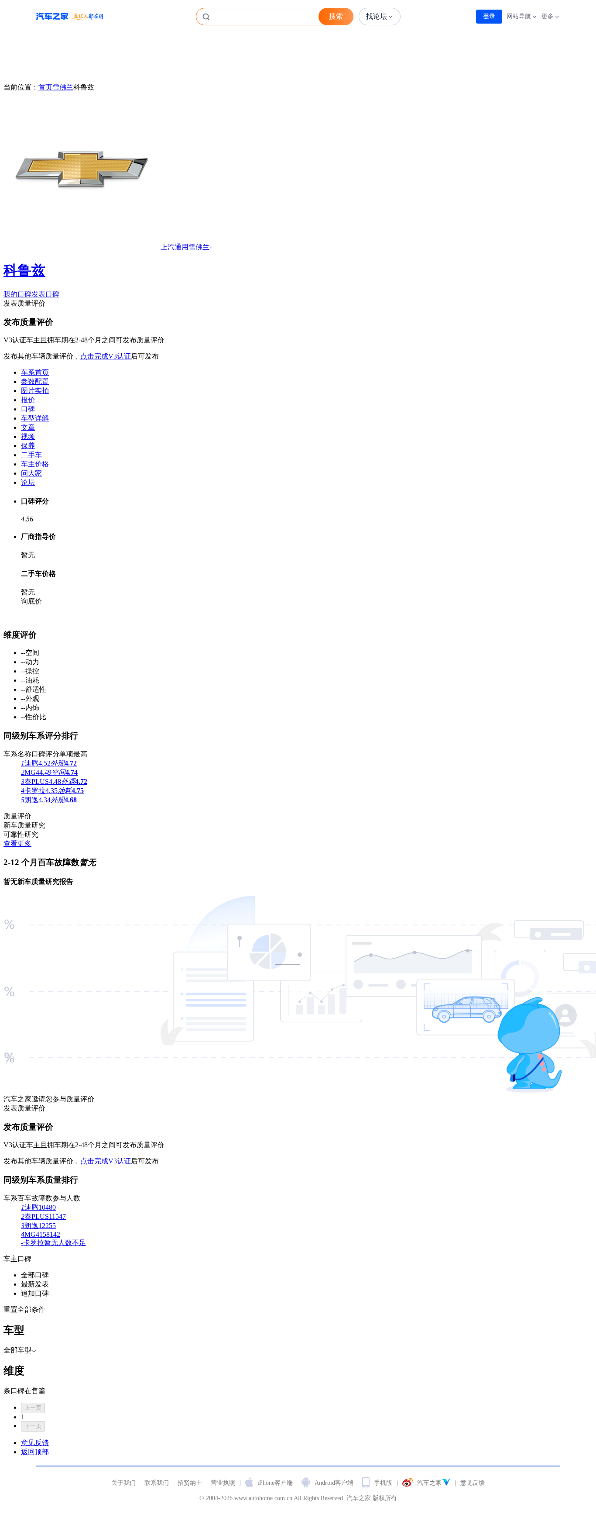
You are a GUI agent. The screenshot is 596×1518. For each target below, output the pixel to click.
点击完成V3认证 (105, 356)
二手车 (31, 455)
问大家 (31, 473)
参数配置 (35, 381)
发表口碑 (45, 294)
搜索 (336, 16)
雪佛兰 (62, 87)
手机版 (383, 1483)
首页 (45, 87)
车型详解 (35, 418)
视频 (28, 436)
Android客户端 (334, 1483)
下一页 (32, 1426)
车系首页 (35, 372)
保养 (28, 445)
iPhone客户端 (275, 1483)
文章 (28, 427)
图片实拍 (35, 390)
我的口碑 (17, 294)
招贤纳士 (190, 1483)
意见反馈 (472, 1483)
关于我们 (123, 1483)
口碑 (28, 409)
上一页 (32, 1407)
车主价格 (35, 464)
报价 (28, 400)
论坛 (28, 482)
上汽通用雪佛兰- (107, 260)
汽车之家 (69, 17)
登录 (489, 16)
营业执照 (223, 1483)
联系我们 (156, 1483)
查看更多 (17, 843)
